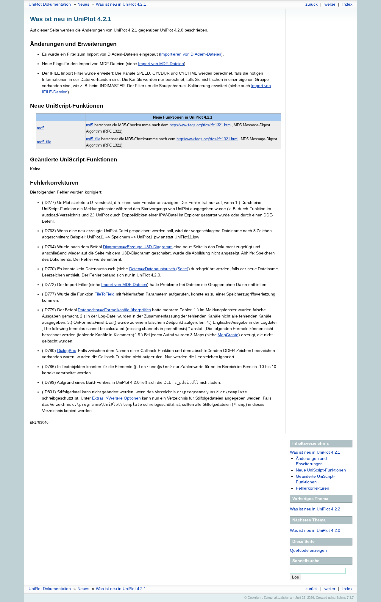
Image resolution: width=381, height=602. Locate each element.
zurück (311, 4)
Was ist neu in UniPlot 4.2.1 (121, 4)
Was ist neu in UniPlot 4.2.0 (315, 530)
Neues (83, 4)
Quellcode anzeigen (308, 550)
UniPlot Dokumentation (50, 4)
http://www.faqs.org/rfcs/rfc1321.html (201, 125)
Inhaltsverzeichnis (310, 443)
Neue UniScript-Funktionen (321, 470)
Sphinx (341, 597)
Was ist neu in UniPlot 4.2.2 (315, 509)
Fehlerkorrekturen (312, 488)
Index (347, 4)
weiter (329, 4)
